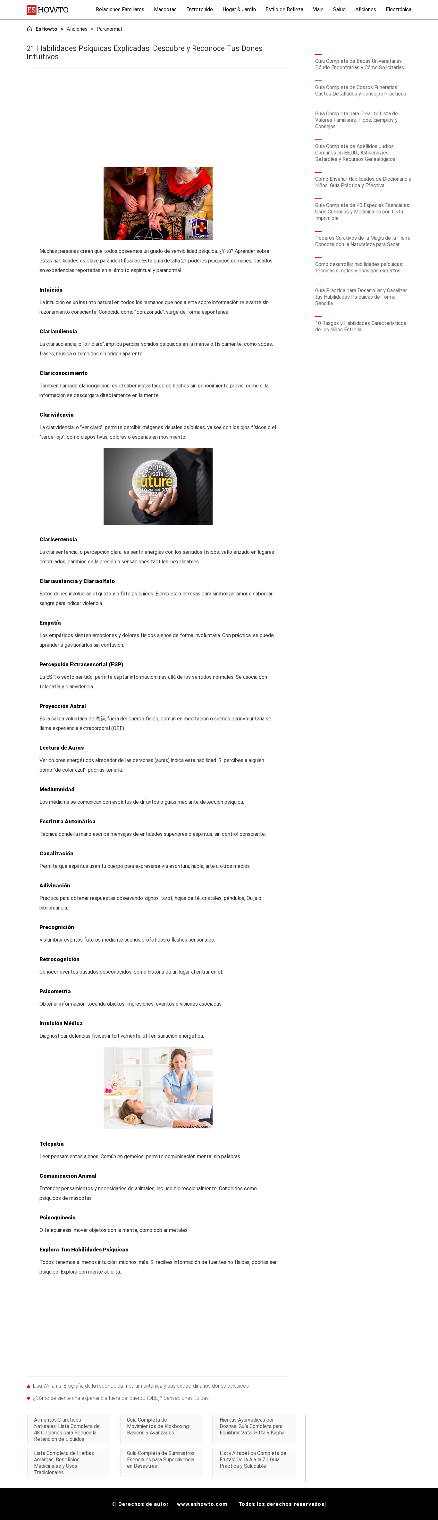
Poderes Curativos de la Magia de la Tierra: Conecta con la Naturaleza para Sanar (363, 241)
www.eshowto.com (202, 1504)
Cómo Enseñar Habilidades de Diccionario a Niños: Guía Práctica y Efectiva (363, 182)
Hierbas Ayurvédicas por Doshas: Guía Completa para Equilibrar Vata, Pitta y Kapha (252, 1426)
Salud (339, 9)
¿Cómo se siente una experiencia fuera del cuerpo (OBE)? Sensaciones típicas (121, 1398)
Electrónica (398, 9)
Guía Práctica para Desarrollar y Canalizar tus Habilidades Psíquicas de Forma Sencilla (361, 296)
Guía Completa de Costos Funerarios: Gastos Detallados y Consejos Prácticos (360, 90)
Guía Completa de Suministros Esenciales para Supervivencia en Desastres (161, 1459)
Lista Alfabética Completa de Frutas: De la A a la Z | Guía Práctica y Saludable (253, 1459)
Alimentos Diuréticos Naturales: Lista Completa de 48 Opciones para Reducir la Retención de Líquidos (67, 1429)
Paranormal (109, 29)
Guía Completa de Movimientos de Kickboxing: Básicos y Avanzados (158, 1426)
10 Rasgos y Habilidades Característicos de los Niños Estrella (360, 326)
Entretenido (199, 9)
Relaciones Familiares (120, 9)
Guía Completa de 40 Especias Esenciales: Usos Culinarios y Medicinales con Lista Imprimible (362, 211)
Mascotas (165, 9)
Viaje (318, 9)
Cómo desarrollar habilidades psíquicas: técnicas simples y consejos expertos (359, 267)
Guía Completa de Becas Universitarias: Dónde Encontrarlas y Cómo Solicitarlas (359, 64)
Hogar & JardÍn (239, 9)
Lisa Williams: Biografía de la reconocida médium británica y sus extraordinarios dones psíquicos (141, 1386)
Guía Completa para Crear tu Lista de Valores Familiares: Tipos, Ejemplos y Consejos (356, 120)
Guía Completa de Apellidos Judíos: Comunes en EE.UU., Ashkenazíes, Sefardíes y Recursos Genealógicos (355, 152)
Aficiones (365, 9)
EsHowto (46, 29)
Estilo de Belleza (284, 9)
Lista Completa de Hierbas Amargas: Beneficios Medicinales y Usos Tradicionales (64, 1462)
